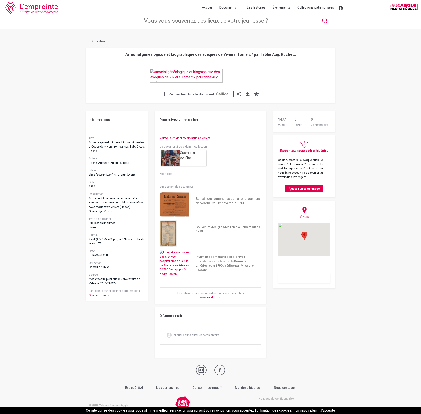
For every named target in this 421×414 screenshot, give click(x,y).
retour (101, 41)
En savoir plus (306, 410)
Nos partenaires (167, 387)
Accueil (207, 7)
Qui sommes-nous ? (207, 387)
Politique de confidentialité (276, 398)
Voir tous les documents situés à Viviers (185, 138)
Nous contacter (285, 387)
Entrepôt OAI (134, 387)
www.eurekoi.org (210, 297)
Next (321, 66)
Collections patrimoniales (315, 7)
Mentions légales (247, 387)
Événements (281, 7)
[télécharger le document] (248, 94)
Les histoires (256, 7)
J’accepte (327, 410)
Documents (227, 7)
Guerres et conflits (187, 155)
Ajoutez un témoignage (304, 188)
